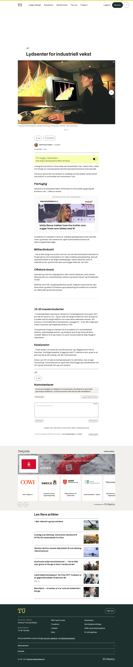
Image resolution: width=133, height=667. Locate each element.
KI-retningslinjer (90, 632)
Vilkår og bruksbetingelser (94, 628)
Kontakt (21, 651)
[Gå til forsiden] (20, 5)
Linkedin (54, 628)
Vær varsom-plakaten (49, 638)
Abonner (117, 5)
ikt (28, 48)
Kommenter (50, 138)
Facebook (55, 624)
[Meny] (126, 5)
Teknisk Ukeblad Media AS (35, 659)
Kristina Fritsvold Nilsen (27, 623)
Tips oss (110, 611)
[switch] (95, 159)
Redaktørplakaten (67, 638)
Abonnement (23, 646)
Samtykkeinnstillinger (92, 624)
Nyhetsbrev (89, 620)
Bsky (53, 632)
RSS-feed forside (58, 620)
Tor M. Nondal (23, 630)
